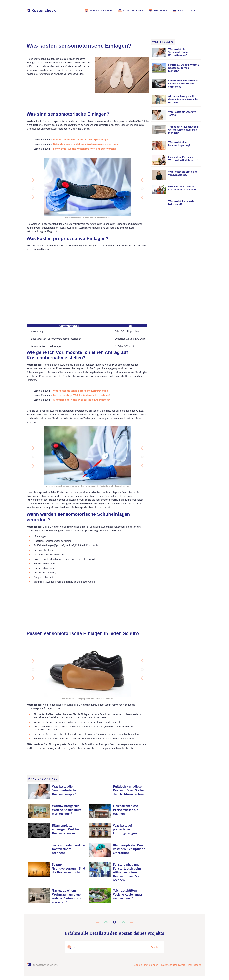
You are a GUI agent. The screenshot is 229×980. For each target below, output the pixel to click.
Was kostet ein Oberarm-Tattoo (182, 113)
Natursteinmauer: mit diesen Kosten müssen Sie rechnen (85, 144)
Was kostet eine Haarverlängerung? (179, 144)
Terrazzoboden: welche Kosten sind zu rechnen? (68, 849)
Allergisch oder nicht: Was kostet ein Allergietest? (81, 399)
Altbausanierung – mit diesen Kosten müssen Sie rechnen (183, 99)
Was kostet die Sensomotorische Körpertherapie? (81, 139)
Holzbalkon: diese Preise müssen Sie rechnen (125, 809)
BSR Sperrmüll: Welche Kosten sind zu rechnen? (182, 188)
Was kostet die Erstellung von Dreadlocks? (182, 173)
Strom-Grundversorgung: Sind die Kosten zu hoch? (68, 868)
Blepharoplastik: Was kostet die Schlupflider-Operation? (129, 849)
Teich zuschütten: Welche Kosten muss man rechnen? (127, 894)
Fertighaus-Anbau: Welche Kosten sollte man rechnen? (183, 67)
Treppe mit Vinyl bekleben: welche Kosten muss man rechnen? (183, 129)
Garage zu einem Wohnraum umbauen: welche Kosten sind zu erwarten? (67, 896)
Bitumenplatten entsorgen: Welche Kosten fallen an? (65, 829)
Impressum (194, 964)
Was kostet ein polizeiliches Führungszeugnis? (125, 829)
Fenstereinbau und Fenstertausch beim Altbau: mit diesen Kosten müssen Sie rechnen (127, 872)
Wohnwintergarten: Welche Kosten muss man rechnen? (66, 809)
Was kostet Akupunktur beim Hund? (182, 203)
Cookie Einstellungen (146, 964)
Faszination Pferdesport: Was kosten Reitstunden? (182, 158)
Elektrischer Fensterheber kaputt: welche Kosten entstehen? (183, 83)
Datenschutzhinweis (173, 964)
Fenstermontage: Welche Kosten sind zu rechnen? (81, 395)
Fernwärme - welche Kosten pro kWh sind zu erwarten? (84, 148)
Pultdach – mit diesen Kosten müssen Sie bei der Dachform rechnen (129, 790)
